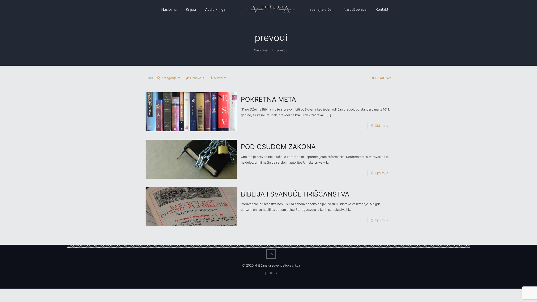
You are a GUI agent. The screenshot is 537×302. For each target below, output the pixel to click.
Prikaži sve (383, 78)
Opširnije (381, 126)
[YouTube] (277, 273)
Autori (218, 78)
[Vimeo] (271, 273)
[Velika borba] (271, 9)
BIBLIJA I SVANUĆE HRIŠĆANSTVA (295, 194)
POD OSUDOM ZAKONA (278, 147)
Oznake (195, 78)
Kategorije (169, 78)
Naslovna (260, 50)
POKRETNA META (268, 99)
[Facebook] (265, 273)
